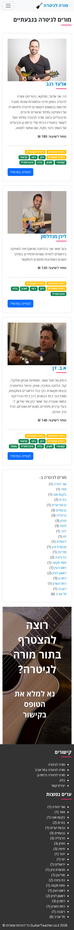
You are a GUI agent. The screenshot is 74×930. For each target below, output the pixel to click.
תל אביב (61, 594)
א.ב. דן (59, 368)
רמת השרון (59, 583)
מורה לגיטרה (55, 5)
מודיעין (62, 552)
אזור (63, 489)
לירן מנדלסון (53, 236)
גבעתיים (61, 510)
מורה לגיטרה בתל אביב (50, 770)
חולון (63, 520)
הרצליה (61, 515)
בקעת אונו (59, 494)
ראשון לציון (59, 573)
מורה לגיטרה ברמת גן (51, 775)
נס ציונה (60, 557)
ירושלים (61, 541)
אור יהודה (60, 484)
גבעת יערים (59, 505)
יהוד (63, 531)
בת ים (62, 499)
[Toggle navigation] (8, 6)
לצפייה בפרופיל (20, 172)
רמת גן (62, 578)
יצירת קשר (58, 785)
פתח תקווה (59, 562)
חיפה (63, 526)
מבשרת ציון (59, 547)
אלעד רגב (56, 84)
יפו (64, 536)
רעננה (62, 589)
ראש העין (60, 567)
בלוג (62, 780)
